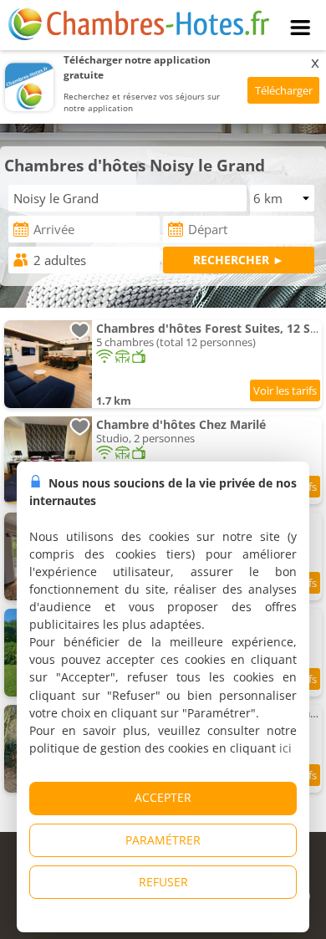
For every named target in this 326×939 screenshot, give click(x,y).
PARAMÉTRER (163, 840)
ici (285, 748)
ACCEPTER (163, 797)
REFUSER (163, 882)
